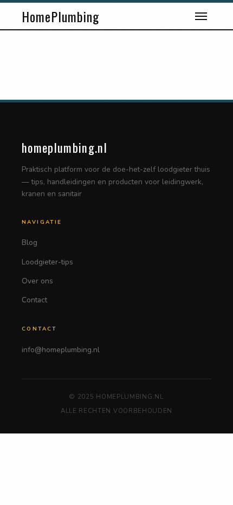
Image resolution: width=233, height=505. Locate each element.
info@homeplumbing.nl (61, 350)
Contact (34, 300)
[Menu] (201, 16)
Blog (29, 242)
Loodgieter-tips (47, 262)
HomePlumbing (60, 16)
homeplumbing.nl (64, 147)
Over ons (37, 281)
